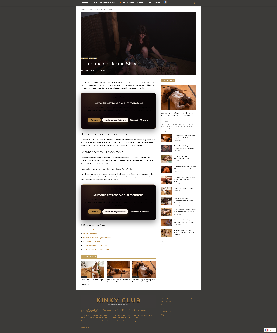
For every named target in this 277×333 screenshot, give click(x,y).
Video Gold (89, 9)
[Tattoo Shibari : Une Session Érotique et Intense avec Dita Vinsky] (118, 269)
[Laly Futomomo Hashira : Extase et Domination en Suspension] (166, 212)
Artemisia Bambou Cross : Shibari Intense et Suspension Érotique (184, 232)
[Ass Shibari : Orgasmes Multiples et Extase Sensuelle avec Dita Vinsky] (144, 269)
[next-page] (166, 241)
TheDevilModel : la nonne (92, 241)
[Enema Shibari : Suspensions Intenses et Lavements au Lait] (166, 148)
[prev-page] (162, 241)
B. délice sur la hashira (90, 230)
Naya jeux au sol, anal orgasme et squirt (97, 238)
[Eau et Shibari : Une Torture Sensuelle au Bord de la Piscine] (166, 159)
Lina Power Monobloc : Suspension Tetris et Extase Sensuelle (183, 201)
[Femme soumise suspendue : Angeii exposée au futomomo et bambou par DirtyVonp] (92, 269)
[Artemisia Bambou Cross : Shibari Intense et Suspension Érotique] (166, 233)
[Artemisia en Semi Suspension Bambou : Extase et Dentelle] (166, 222)
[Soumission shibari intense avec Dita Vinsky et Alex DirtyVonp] (166, 169)
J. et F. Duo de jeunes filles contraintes (96, 249)
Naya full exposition (90, 234)
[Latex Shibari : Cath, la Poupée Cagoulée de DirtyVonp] (166, 138)
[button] (193, 2)
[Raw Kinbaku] (118, 301)
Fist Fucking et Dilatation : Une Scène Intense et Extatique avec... (184, 179)
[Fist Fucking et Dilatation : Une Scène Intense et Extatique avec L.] (166, 180)
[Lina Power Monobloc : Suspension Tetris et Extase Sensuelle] (166, 201)
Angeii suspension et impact (184, 188)
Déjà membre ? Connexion (139, 120)
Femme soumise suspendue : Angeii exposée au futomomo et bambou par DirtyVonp (92, 282)
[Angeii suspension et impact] (166, 191)
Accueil (83, 9)
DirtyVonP (86, 70)
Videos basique (93, 58)
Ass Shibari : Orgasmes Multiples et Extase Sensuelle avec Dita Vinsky (177, 115)
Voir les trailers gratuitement (115, 120)
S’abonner (94, 120)
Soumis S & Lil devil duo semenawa (95, 245)
